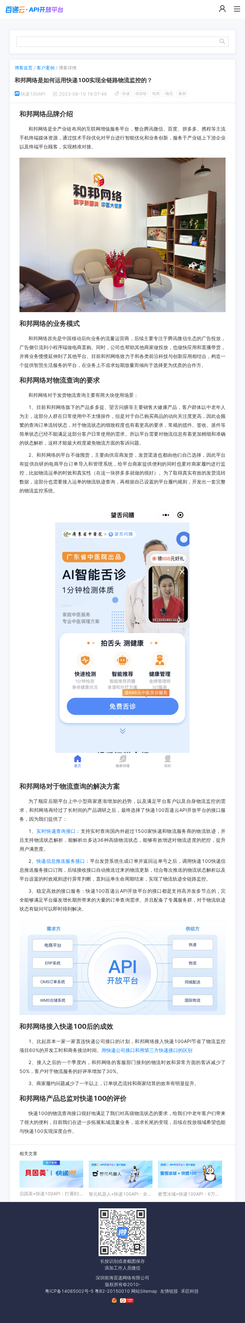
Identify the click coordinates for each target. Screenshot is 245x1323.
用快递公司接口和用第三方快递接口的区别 (146, 1050)
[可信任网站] (126, 1300)
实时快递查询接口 (56, 831)
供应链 (141, 93)
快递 (126, 93)
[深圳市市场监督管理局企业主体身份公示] (114, 1300)
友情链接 (169, 1291)
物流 (169, 93)
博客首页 (24, 67)
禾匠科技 (190, 1291)
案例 (182, 93)
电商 (156, 93)
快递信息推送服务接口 (60, 861)
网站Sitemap (144, 1291)
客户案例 (46, 67)
